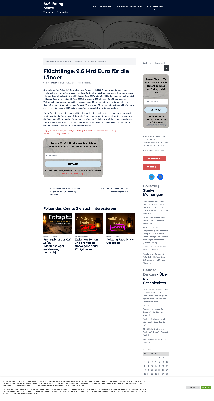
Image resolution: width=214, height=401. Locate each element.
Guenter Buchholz (55, 83)
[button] (170, 8)
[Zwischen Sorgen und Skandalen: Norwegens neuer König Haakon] (89, 223)
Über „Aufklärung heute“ (154, 6)
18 (145, 370)
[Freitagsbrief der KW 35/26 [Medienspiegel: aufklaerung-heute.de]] (57, 223)
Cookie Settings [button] (193, 387)
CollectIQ (151, 167)
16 (163, 366)
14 (156, 366)
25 (145, 374)
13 (152, 366)
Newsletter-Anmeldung (153, 151)
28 (156, 374)
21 (156, 370)
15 (159, 366)
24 (167, 370)
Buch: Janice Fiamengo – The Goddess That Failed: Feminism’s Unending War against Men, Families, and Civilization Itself (155, 296)
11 (144, 366)
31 (167, 374)
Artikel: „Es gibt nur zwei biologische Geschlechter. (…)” (154, 322)
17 (167, 366)
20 (152, 370)
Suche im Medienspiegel (154, 63)
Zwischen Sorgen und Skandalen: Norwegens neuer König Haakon (86, 244)
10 (167, 362)
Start (95, 6)
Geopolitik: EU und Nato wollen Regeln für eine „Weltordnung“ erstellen (65, 192)
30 (163, 374)
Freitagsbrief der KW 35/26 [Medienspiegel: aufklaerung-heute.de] (57, 246)
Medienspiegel (105, 6)
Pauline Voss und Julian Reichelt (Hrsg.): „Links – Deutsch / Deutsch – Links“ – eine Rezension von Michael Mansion (155, 207)
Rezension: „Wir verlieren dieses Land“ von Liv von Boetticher (154, 221)
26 (148, 374)
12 (148, 366)
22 (159, 370)
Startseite (49, 61)
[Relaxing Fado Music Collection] (120, 223)
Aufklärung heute (53, 6)
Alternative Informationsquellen (129, 6)
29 (159, 374)
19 (148, 370)
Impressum (156, 9)
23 (163, 370)
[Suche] (166, 68)
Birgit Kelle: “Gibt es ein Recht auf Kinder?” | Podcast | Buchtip (156, 332)
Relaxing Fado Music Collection (120, 241)
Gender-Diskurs (154, 158)
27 (152, 374)
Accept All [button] (206, 387)
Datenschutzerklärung (72, 173)
